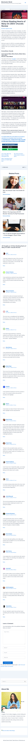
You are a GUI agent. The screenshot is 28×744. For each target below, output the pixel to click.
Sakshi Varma (9, 419)
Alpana (7, 403)
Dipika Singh (8, 366)
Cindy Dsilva (8, 606)
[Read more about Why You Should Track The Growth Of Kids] (14, 182)
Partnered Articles (6, 194)
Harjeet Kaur (9, 442)
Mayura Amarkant (10, 290)
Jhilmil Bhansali (9, 496)
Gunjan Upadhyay (10, 461)
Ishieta (7, 328)
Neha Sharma (9, 347)
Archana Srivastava (10, 513)
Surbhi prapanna (9, 587)
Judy (7, 311)
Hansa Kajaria (9, 533)
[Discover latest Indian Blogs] (8, 730)
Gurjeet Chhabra (9, 272)
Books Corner (15, 139)
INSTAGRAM (22, 141)
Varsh (7, 479)
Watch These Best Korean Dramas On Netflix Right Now (6, 160)
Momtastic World (6, 2)
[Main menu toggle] (25, 2)
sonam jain (8, 568)
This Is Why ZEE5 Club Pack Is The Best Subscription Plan (6, 155)
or (11, 139)
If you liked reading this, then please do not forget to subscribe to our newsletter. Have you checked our (13, 138)
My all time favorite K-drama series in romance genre (19, 155)
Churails (14, 58)
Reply (4, 265)
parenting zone (6, 139)
